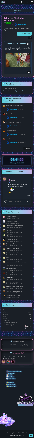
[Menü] (31, 2)
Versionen (22, 43)
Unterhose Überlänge (12, 248)
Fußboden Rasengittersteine (14, 105)
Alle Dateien (27, 148)
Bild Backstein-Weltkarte (13, 122)
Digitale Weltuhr (11, 130)
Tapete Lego (9, 277)
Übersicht (11, 43)
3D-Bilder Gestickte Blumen (14, 286)
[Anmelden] (27, 2)
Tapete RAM (9, 235)
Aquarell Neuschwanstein (14, 291)
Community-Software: (17, 433)
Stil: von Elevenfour (17, 435)
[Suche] (22, 2)
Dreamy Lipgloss (11, 216)
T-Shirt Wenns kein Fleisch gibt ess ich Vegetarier (17, 263)
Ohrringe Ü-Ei (10, 244)
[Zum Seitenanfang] (31, 435)
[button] (4, 179)
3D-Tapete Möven (11, 268)
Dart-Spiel (9, 230)
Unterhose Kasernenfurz (13, 139)
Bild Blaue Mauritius (12, 282)
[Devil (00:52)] (13, 361)
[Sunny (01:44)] (4, 361)
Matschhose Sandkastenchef (14, 226)
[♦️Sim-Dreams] (3, 2)
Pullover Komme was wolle (14, 114)
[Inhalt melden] (29, 72)
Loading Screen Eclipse (13, 295)
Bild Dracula (9, 273)
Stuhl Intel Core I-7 (11, 253)
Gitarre (8, 257)
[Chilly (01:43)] (9, 361)
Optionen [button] (28, 177)
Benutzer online (18, 341)
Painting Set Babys (11, 221)
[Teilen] (30, 37)
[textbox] (17, 201)
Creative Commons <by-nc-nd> (12, 91)
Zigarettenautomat (11, 239)
